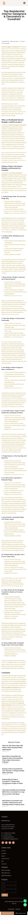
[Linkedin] (10, 842)
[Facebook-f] (2, 842)
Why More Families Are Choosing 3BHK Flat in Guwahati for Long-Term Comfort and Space (13, 792)
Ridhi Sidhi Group (16, 724)
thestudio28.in (13, 573)
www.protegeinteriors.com (16, 474)
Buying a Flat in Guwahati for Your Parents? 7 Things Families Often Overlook (13, 771)
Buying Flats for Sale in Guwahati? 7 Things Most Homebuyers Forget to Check (12, 781)
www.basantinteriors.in (15, 295)
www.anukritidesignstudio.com (18, 213)
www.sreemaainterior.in (16, 494)
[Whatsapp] (25, 904)
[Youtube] (13, 842)
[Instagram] (6, 842)
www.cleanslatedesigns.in (16, 337)
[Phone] (25, 900)
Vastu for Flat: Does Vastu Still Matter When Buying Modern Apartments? (12, 747)
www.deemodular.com (16, 388)
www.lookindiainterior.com (16, 429)
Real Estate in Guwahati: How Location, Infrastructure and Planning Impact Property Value (13, 802)
